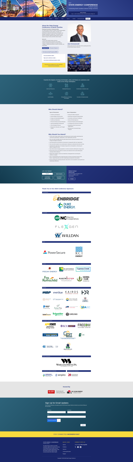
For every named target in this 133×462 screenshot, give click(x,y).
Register (88, 18)
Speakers (56, 18)
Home (45, 18)
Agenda (51, 18)
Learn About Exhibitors (59, 178)
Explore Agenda (59, 173)
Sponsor (68, 18)
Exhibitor (74, 18)
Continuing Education (80, 18)
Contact (72, 178)
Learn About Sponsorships (47, 178)
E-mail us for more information (53, 65)
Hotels (62, 18)
